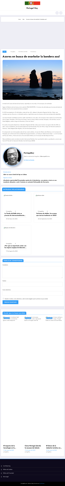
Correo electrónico (7, 290)
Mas (4, 51)
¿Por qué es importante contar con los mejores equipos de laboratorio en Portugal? (15, 247)
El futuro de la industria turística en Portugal (35, 447)
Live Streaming (6, 466)
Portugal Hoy (32, 8)
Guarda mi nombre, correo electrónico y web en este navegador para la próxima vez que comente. (26, 299)
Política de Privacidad (8, 473)
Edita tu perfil (43, 156)
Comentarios (5, 265)
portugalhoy (13, 51)
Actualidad (9, 318)
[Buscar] (57, 13)
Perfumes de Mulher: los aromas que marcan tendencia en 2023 (46, 214)
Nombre (4, 281)
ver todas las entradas (29, 160)
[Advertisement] (32, 34)
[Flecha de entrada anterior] (61, 173)
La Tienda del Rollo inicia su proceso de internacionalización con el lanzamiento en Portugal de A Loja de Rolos (15, 214)
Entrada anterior (7, 172)
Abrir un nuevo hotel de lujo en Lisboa (15, 174)
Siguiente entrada (7, 177)
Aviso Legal (6, 476)
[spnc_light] (61, 13)
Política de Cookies (7, 469)
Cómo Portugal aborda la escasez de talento (15, 447)
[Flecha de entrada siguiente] (61, 181)
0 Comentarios (33, 51)
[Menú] (3, 13)
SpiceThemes (42, 483)
